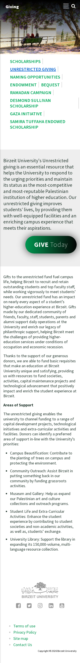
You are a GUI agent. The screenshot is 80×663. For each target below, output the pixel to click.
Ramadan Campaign (30, 92)
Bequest (50, 84)
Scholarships (25, 61)
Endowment (23, 84)
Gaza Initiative (26, 113)
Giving (12, 6)
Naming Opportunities (35, 77)
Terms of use (24, 626)
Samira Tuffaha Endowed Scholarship (37, 124)
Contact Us (22, 644)
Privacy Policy (24, 632)
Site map (20, 638)
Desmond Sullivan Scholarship (30, 103)
